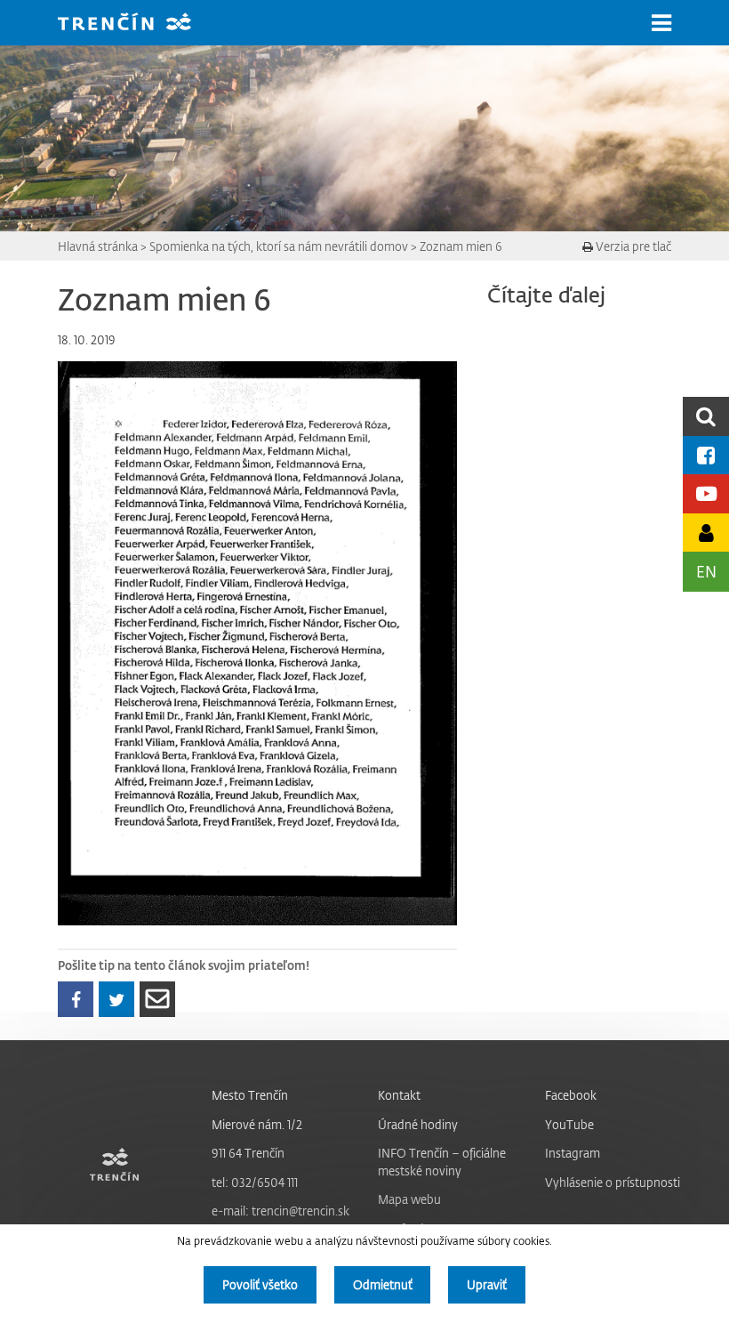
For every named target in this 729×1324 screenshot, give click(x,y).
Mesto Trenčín (250, 1094)
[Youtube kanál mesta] (706, 493)
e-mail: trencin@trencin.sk (280, 1210)
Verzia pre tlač (632, 246)
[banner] (138, 23)
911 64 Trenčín (248, 1152)
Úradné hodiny (418, 1124)
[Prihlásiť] (706, 532)
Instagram (572, 1152)
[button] (661, 23)
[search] (706, 416)
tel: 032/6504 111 (255, 1182)
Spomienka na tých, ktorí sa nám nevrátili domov (278, 246)
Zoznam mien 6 (461, 246)
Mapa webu (409, 1199)
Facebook (571, 1094)
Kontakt (399, 1094)
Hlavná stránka (98, 246)
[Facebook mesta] (706, 455)
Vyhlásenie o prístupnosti (612, 1182)
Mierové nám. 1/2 (257, 1124)
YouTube (569, 1124)
